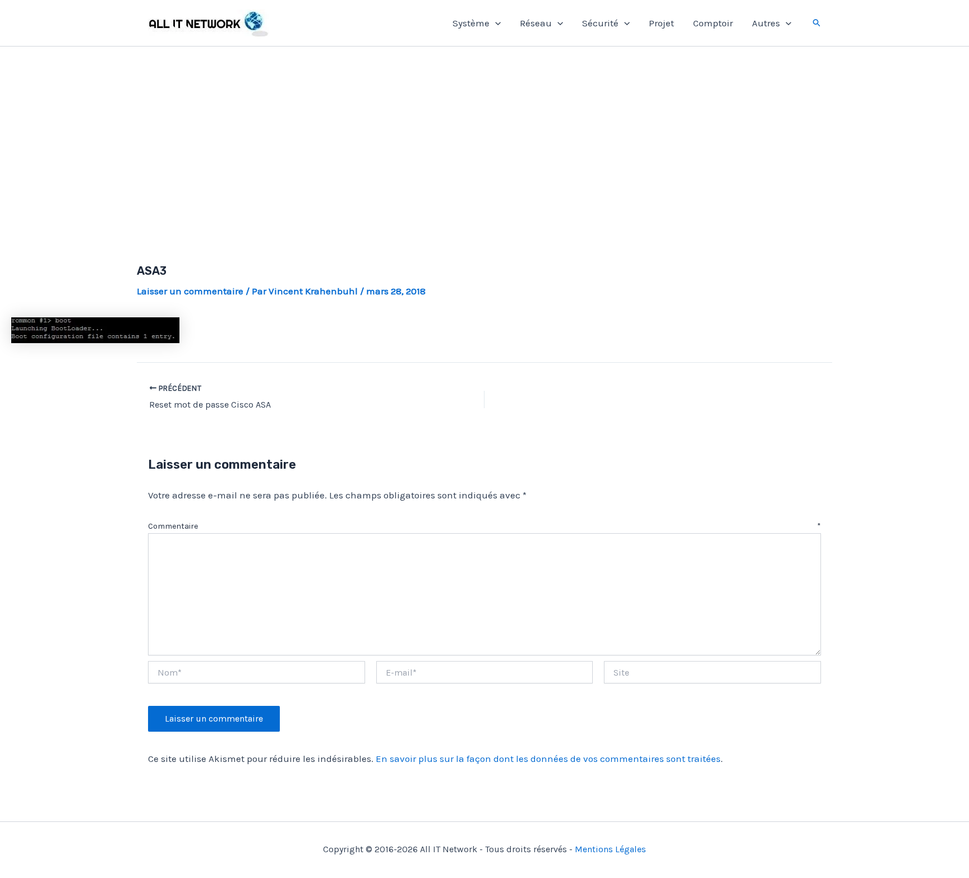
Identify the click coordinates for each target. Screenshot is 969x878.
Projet (661, 23)
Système (471, 23)
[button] (495, 23)
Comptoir (713, 23)
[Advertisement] (484, 141)
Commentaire (484, 526)
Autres (766, 23)
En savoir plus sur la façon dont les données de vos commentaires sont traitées (548, 758)
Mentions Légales (610, 849)
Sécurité (600, 23)
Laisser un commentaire (190, 291)
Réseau (536, 23)
